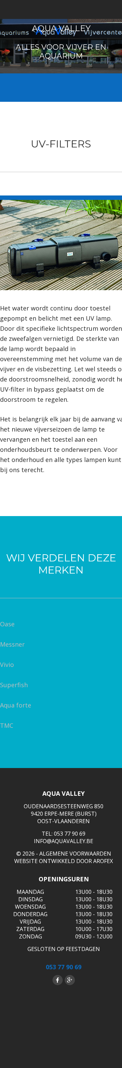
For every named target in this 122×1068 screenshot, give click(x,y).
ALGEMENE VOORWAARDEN (75, 853)
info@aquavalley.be (63, 841)
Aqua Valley (61, 28)
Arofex (103, 861)
